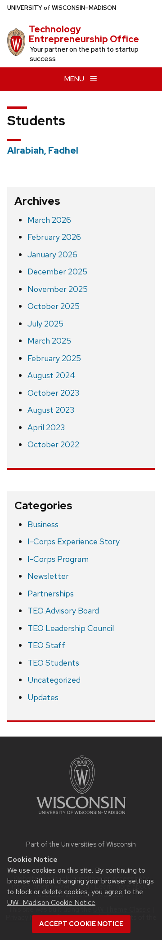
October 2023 (53, 393)
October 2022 (53, 444)
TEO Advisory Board (63, 610)
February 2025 (54, 358)
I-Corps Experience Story (73, 541)
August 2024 (51, 375)
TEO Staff (46, 645)
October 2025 (53, 306)
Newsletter (48, 576)
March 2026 (49, 220)
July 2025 (45, 323)
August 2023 (50, 410)
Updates (42, 697)
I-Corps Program (58, 559)
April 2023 (46, 427)
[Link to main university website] (81, 816)
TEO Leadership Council (70, 628)
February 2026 (54, 237)
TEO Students (53, 663)
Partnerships (50, 593)
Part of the (81, 844)
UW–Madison (61, 8)
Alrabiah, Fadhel (42, 150)
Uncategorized (54, 680)
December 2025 (57, 271)
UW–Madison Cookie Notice (51, 902)
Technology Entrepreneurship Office (84, 34)
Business (42, 524)
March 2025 (49, 340)
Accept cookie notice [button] (81, 923)
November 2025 (57, 289)
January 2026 (52, 254)
